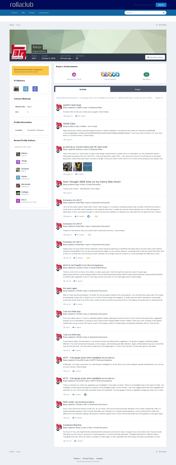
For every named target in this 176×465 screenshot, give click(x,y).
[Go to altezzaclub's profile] (18, 185)
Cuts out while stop (72, 311)
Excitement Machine (72, 425)
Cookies (99, 458)
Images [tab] (138, 89)
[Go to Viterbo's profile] (18, 178)
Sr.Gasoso (25, 169)
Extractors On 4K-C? (72, 200)
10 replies (79, 304)
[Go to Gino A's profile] (18, 201)
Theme (76, 458)
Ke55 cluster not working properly (78, 402)
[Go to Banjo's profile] (59, 106)
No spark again (70, 288)
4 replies (80, 174)
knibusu (24, 153)
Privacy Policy (88, 458)
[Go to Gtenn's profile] (25, 88)
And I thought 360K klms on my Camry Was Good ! (92, 181)
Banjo (59, 98)
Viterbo (24, 176)
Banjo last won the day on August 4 (28, 69)
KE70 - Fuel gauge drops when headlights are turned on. (95, 98)
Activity (31, 13)
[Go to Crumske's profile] (35, 88)
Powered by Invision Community (88, 461)
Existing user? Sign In (143, 5)
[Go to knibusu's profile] (18, 154)
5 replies (77, 327)
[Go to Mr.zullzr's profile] (16, 88)
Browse (14, 13)
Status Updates (152, 12)
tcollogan (24, 192)
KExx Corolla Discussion (91, 184)
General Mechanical (98, 268)
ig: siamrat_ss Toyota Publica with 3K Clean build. (85, 147)
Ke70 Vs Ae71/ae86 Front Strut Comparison (83, 265)
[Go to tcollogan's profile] (18, 193)
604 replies (81, 116)
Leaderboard (43, 13)
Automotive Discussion (101, 203)
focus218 (79, 360)
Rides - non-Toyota (89, 126)
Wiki (23, 13)
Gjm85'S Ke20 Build (125, 98)
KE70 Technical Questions (101, 360)
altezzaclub (25, 184)
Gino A (23, 200)
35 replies (80, 216)
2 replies (79, 441)
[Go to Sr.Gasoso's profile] (18, 170)
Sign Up (161, 5)
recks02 (79, 268)
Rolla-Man (80, 203)
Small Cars (138, 98)
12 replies (79, 281)
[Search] (163, 13)
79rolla (24, 161)
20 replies (78, 418)
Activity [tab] (82, 89)
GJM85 (79, 108)
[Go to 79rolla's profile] (18, 162)
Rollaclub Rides (96, 108)
